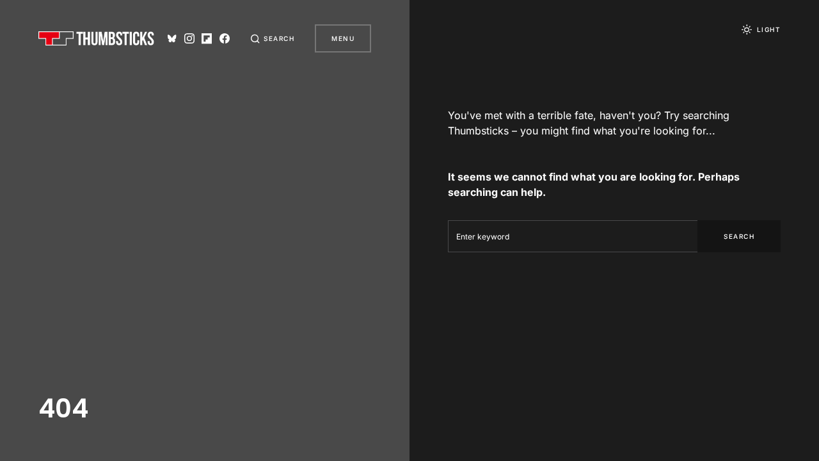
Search (739, 236)
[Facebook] (224, 38)
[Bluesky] (172, 38)
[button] (272, 38)
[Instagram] (189, 38)
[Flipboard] (207, 38)
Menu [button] (342, 38)
